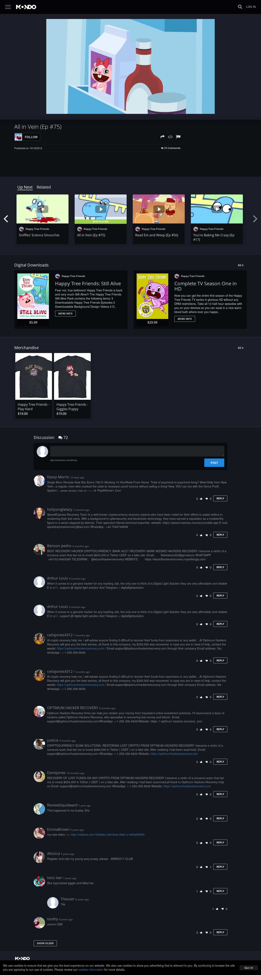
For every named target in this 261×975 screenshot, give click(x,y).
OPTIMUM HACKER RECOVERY (72, 707)
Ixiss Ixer (54, 877)
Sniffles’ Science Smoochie (39, 235)
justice (52, 740)
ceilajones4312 (60, 634)
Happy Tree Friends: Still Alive (88, 283)
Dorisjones (56, 772)
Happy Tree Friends (37, 229)
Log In (251, 7)
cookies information (90, 969)
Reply (220, 498)
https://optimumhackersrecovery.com (80, 648)
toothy (52, 918)
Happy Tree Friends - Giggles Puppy (72, 406)
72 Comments (172, 148)
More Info (65, 313)
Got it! (248, 968)
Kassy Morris (58, 476)
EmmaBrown (58, 829)
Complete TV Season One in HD (205, 286)
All (240, 265)
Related (44, 187)
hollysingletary (59, 509)
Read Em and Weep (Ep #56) (156, 235)
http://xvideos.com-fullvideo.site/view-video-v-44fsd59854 (108, 834)
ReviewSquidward (62, 805)
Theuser (67, 898)
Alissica (53, 853)
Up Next (25, 187)
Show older (45, 943)
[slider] (124, 109)
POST (214, 463)
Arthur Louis (57, 578)
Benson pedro (59, 545)
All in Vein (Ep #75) (91, 235)
